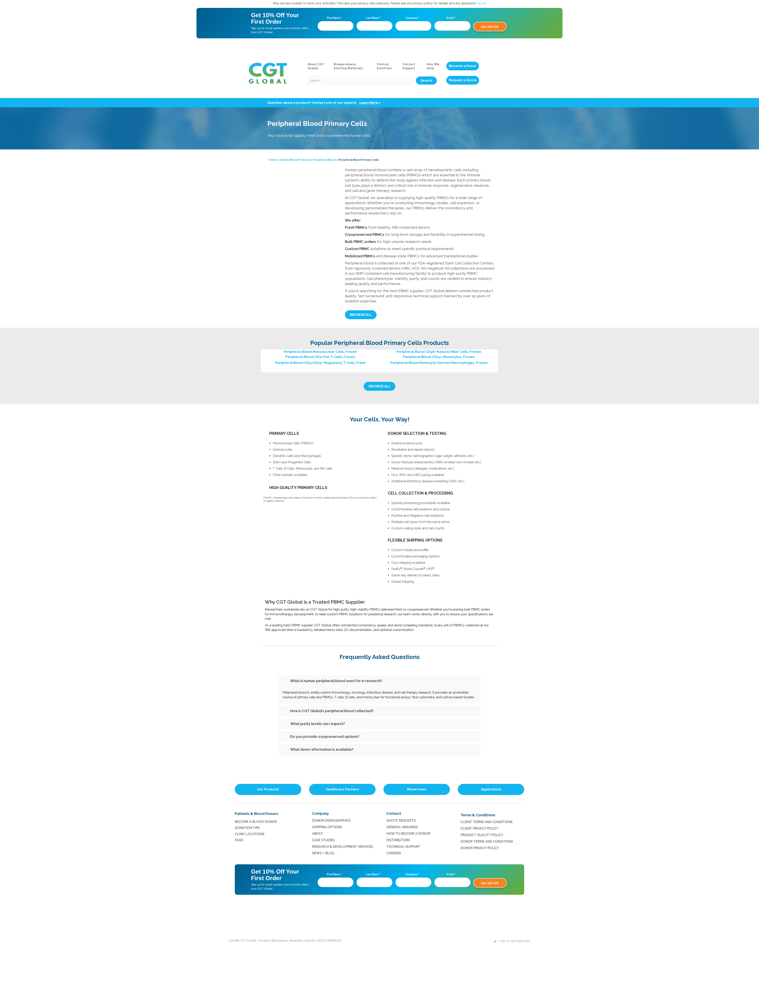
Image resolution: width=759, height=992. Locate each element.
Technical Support (403, 847)
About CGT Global (316, 66)
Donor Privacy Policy (480, 848)
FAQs (239, 840)
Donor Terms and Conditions (487, 841)
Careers (393, 853)
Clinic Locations (249, 834)
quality (350, 296)
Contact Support (408, 66)
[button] (426, 80)
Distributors (398, 840)
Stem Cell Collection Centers (469, 263)
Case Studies (323, 840)
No (484, 3)
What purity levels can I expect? (317, 724)
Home (273, 159)
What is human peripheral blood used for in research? (336, 681)
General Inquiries (402, 827)
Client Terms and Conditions (487, 822)
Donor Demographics (331, 820)
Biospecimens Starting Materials (348, 66)
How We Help (433, 66)
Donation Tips (247, 828)
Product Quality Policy (482, 835)
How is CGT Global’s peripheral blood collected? (332, 711)
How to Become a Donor (408, 833)
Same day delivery (404, 575)
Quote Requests (401, 820)
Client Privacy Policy (479, 828)
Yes (478, 3)
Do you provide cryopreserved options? (324, 736)
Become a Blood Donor (256, 822)
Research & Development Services (342, 847)
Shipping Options (327, 827)
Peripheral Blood (324, 159)
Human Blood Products (295, 159)
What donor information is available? (321, 749)
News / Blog (323, 853)
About (317, 833)
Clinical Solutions (384, 66)
